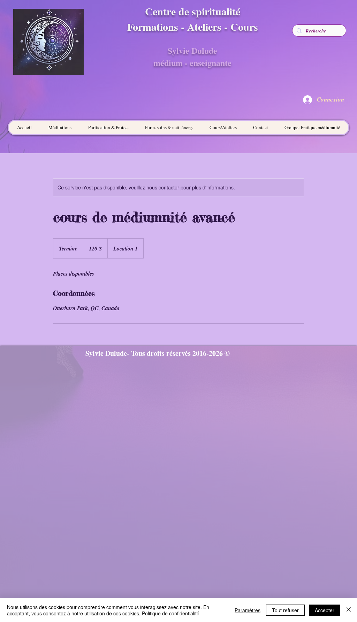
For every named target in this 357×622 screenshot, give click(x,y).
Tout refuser (285, 610)
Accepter (324, 610)
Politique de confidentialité (170, 613)
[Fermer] (348, 610)
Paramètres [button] (247, 610)
